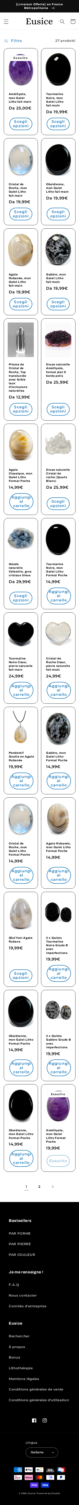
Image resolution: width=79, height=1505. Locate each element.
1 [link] (26, 1186)
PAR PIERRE (20, 1244)
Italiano (37, 1452)
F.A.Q (14, 1285)
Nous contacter (23, 1295)
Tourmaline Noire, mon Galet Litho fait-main (54, 99)
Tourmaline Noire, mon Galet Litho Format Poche (57, 569)
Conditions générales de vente (36, 1389)
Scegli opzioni (21, 123)
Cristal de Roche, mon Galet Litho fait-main (18, 190)
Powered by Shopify (48, 1493)
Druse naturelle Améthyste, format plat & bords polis (58, 370)
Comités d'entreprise (27, 1306)
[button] (6, 21)
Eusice (32, 1493)
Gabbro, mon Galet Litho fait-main (56, 278)
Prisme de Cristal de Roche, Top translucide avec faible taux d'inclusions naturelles (18, 377)
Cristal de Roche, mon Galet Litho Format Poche (19, 849)
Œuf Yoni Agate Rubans (21, 939)
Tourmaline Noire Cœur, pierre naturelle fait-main (21, 664)
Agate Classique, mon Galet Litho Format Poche (20, 475)
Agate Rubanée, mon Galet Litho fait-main (20, 280)
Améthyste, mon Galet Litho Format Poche (56, 1136)
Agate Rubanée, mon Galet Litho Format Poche (58, 847)
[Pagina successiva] (52, 1186)
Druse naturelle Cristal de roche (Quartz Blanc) (58, 475)
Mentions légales (24, 1379)
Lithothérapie (21, 1368)
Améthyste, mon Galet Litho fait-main (20, 97)
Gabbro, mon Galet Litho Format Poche (57, 756)
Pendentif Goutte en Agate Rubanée (21, 756)
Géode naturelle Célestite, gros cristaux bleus (20, 569)
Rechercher (19, 1336)
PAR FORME (20, 1233)
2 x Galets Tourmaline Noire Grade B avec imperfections (57, 945)
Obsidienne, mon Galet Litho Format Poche (21, 1039)
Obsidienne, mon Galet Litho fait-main (57, 188)
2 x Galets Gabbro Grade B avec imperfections (58, 1041)
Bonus (14, 1357)
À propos (17, 1347)
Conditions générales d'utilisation (39, 1400)
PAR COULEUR (22, 1255)
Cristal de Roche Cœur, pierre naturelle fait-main (58, 664)
